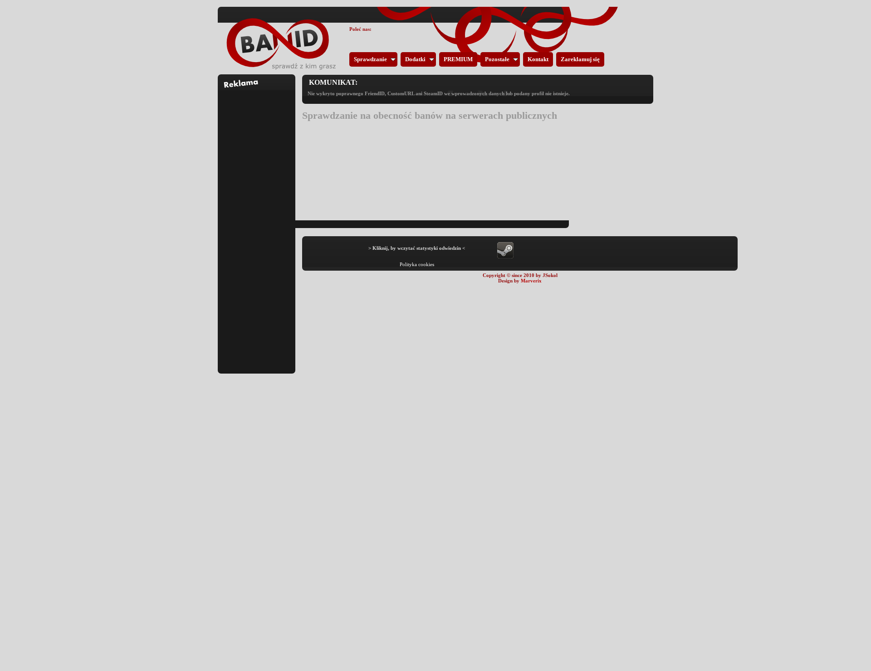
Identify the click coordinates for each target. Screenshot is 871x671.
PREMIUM (458, 59)
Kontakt (538, 59)
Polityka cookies (417, 264)
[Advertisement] (256, 226)
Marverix (531, 280)
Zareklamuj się (580, 59)
